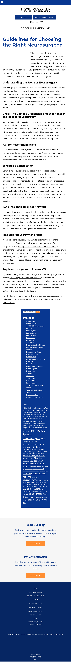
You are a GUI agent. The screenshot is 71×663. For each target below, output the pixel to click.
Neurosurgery (31, 371)
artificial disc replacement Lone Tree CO (33, 414)
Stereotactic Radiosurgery (35, 385)
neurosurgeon (36, 460)
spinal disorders (37, 486)
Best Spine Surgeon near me (34, 424)
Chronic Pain (30, 340)
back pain (33, 421)
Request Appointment (44, 17)
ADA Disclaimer (35, 615)
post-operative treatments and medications (37, 246)
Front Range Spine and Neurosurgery (26, 277)
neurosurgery (42, 94)
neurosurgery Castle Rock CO (32, 482)
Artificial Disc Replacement (35, 326)
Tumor (28, 392)
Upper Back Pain (32, 395)
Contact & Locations (35, 607)
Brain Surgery (31, 335)
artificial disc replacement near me (35, 416)
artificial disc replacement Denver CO (36, 412)
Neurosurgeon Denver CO (34, 469)
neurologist (26, 461)
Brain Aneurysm (31, 333)
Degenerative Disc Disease (35, 345)
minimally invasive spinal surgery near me (34, 455)
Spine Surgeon (31, 383)
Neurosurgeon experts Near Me (31, 471)
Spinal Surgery (31, 381)
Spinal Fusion (31, 378)
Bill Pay (23, 17)
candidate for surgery (25, 194)
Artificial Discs (28, 418)
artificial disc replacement (32, 408)
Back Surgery (31, 331)
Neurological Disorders (32, 458)
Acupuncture (30, 321)
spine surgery (31, 497)
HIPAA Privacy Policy (35, 611)
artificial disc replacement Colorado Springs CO (35, 410)
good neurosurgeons (31, 153)
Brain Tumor (30, 338)
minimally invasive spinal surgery (34, 445)
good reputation (27, 215)
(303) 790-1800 (36, 22)
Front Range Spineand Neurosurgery (35, 10)
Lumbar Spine (31, 357)
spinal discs (28, 486)
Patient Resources (35, 603)
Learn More (34, 543)
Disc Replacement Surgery (35, 347)
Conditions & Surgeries (35, 596)
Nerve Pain (30, 364)
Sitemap (35, 619)
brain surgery (42, 428)
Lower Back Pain (32, 354)
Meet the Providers (35, 592)
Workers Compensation (34, 397)
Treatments (35, 600)
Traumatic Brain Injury (34, 390)
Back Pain (29, 328)
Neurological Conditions (34, 366)
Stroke (28, 388)
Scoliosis (29, 373)
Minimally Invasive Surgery (35, 359)
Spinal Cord (30, 376)
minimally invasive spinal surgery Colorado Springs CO (34, 450)
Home (35, 588)
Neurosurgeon (31, 369)
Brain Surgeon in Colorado (33, 427)
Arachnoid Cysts (31, 323)
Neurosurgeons (35, 477)
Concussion (30, 343)
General (29, 350)
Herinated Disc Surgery (34, 352)
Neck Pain (29, 362)
